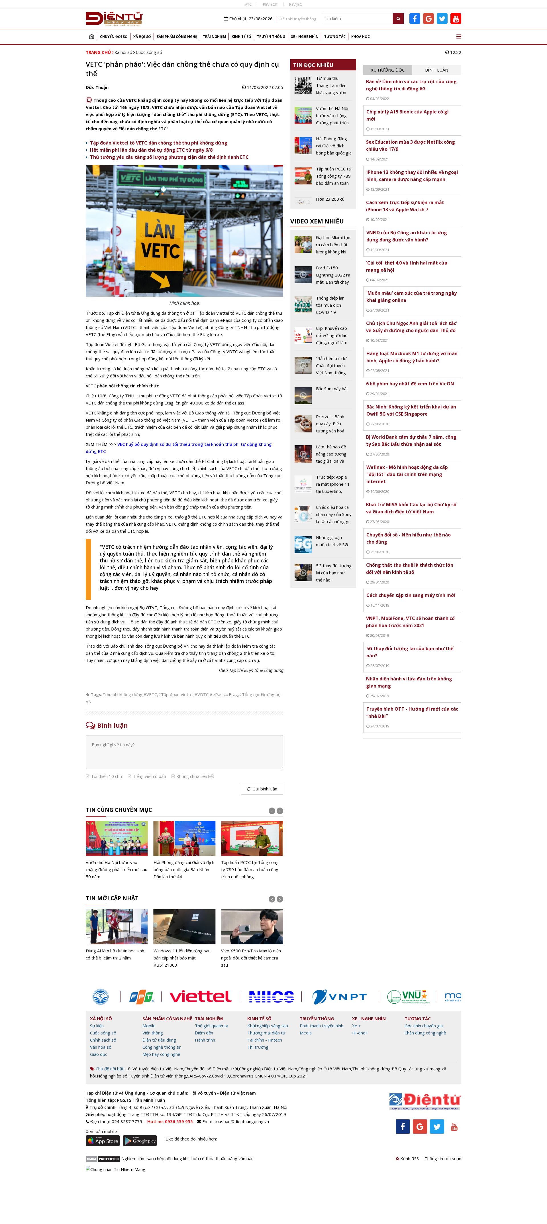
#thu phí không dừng (122, 694)
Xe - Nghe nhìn (305, 36)
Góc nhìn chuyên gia (424, 1025)
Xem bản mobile (101, 1131)
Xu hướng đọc (388, 70)
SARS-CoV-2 (199, 1076)
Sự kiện (97, 1025)
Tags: (96, 694)
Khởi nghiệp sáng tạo (267, 1025)
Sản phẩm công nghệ (177, 36)
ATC (248, 4)
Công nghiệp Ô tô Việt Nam (324, 1068)
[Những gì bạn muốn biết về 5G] (323, 545)
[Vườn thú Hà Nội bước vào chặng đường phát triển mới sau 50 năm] (323, 118)
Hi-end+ (360, 1033)
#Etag (232, 694)
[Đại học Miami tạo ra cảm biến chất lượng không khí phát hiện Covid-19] (323, 247)
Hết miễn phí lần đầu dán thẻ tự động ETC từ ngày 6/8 (151, 150)
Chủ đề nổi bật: (109, 1068)
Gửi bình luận (264, 789)
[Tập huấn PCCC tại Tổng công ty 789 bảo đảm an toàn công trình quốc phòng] (185, 850)
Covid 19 (220, 1076)
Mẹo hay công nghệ (161, 1054)
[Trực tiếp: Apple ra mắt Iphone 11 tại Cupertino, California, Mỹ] (323, 486)
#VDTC (202, 694)
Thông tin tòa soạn (442, 1158)
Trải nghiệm (214, 36)
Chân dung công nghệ (425, 1033)
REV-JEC (295, 4)
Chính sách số (103, 1040)
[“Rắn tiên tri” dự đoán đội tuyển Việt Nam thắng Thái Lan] (323, 368)
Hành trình (205, 1040)
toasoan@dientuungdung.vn (242, 1121)
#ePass (217, 694)
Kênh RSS (409, 1158)
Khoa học (360, 36)
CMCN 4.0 (264, 1076)
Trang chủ (91, 36)
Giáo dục (98, 1054)
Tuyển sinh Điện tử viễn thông (157, 1076)
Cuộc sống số (149, 52)
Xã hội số (142, 36)
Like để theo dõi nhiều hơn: (191, 1139)
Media (306, 1033)
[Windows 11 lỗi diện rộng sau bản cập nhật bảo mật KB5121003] (117, 939)
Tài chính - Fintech (264, 1040)
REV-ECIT (270, 4)
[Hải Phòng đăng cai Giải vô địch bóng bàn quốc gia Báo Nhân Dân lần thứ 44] (117, 850)
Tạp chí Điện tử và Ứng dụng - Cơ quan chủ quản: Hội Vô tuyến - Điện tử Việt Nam (171, 1093)
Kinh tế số (241, 36)
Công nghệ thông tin (161, 1047)
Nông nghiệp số (112, 1076)
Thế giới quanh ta (211, 1025)
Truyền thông (271, 36)
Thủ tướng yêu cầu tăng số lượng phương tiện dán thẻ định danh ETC (169, 157)
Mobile (149, 1025)
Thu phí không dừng (371, 1068)
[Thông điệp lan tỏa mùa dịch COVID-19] (323, 307)
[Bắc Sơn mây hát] (323, 396)
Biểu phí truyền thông (297, 18)
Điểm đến (204, 1033)
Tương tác (335, 36)
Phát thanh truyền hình (321, 1025)
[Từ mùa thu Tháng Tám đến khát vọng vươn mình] (323, 87)
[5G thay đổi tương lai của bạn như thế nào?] (323, 572)
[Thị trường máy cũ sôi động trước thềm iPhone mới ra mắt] (252, 935)
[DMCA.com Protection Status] (103, 1158)
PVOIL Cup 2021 (291, 1076)
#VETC (150, 694)
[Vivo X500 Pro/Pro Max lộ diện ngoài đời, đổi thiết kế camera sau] (185, 939)
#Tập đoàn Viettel (175, 694)
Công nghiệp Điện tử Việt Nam (268, 1068)
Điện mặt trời (225, 1068)
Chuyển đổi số (114, 36)
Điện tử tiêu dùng (159, 1040)
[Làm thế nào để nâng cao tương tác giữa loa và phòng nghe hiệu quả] (323, 456)
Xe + (356, 1025)
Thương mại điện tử (266, 1033)
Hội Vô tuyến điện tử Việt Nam (153, 1068)
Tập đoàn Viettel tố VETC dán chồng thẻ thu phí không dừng (158, 143)
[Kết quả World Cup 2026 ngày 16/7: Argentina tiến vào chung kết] (252, 850)
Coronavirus (242, 1076)
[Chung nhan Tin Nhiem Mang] (115, 1169)
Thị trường (257, 1047)
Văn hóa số (100, 1047)
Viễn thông (152, 1033)
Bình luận (436, 70)
